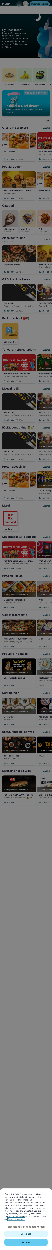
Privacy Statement (16, 1219)
